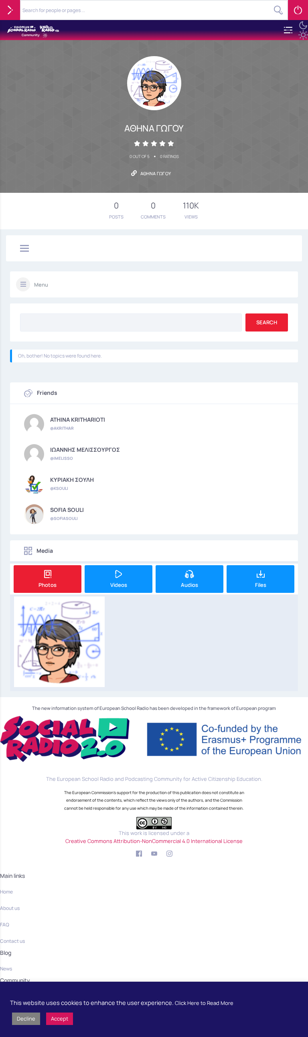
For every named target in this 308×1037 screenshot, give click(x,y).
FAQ (4, 924)
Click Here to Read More (204, 1003)
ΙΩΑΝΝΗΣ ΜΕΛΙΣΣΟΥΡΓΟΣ (85, 450)
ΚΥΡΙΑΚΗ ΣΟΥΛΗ (72, 480)
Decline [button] (26, 1018)
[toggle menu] (24, 249)
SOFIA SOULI (67, 510)
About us (10, 908)
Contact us (12, 941)
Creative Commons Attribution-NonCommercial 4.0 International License (154, 841)
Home (6, 891)
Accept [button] (59, 1018)
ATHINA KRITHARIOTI (77, 419)
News (6, 968)
